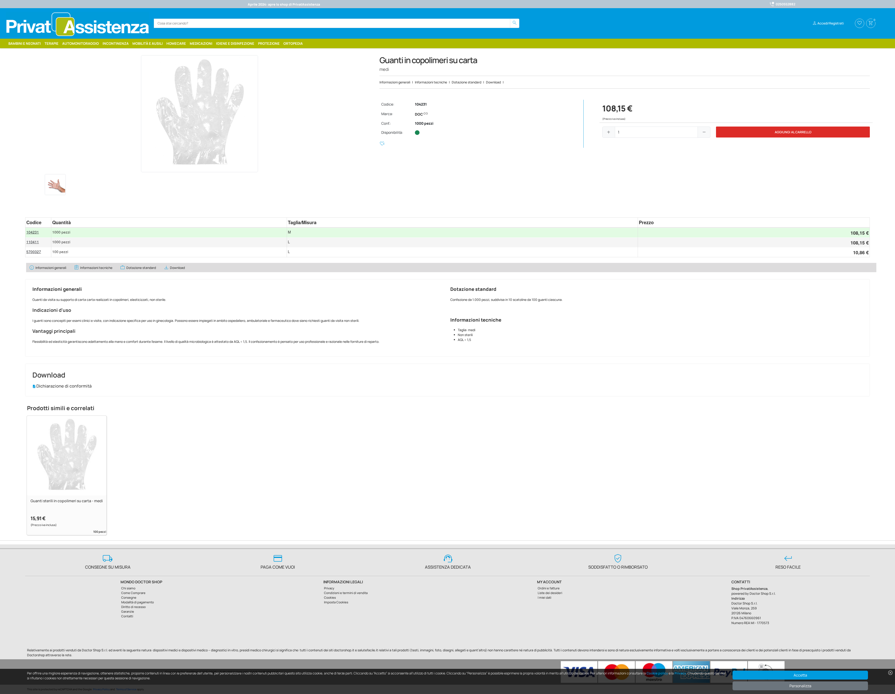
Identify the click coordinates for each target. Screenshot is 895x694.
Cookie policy (657, 673)
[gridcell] (38, 232)
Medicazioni (201, 43)
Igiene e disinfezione (235, 43)
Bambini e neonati (24, 43)
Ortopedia (293, 43)
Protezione (269, 43)
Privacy (680, 673)
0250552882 (785, 4)
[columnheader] (38, 222)
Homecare (176, 43)
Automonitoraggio (80, 43)
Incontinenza (116, 43)
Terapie (52, 43)
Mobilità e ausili (147, 43)
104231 (421, 104)
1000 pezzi (424, 123)
